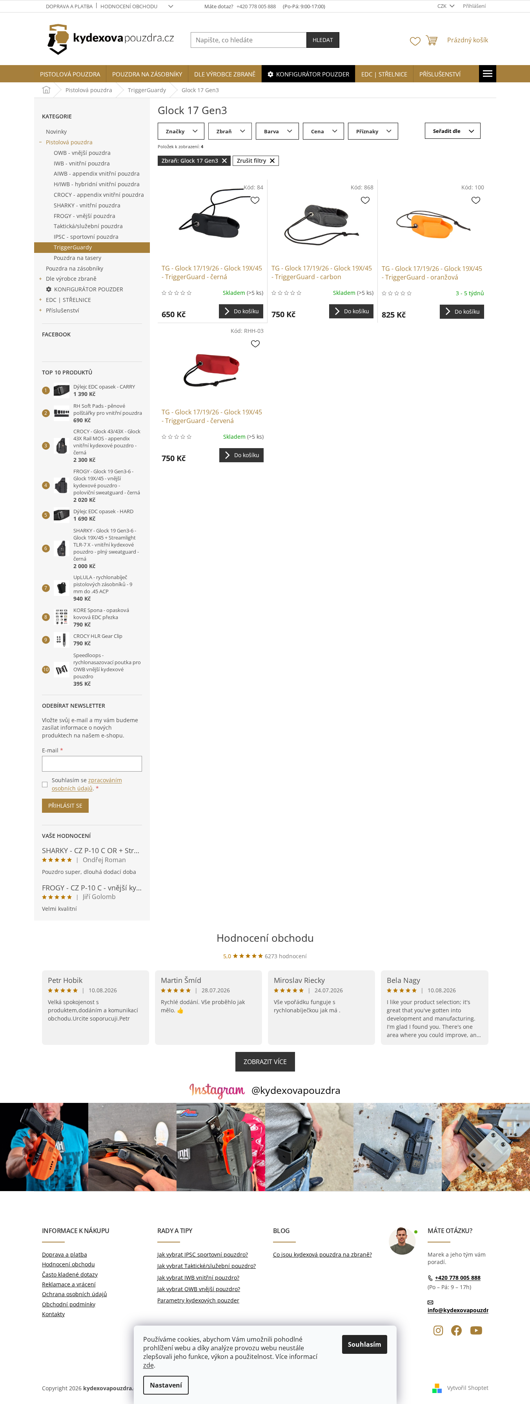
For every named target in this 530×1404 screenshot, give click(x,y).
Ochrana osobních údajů (74, 1294)
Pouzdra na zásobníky (74, 268)
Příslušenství (62, 310)
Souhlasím (364, 1344)
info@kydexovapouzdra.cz (463, 1310)
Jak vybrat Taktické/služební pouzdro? (206, 1266)
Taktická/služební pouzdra (88, 226)
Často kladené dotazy (70, 1274)
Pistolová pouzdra (69, 142)
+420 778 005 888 (458, 1277)
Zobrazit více (265, 1061)
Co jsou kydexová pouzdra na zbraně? (322, 1254)
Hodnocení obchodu (128, 6)
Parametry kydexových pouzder (198, 1300)
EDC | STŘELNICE (68, 299)
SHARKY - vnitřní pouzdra (87, 205)
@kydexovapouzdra (296, 1090)
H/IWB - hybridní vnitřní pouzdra (97, 184)
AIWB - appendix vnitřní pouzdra (97, 173)
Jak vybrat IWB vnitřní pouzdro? (198, 1277)
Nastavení (166, 1385)
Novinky (56, 131)
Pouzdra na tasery (77, 258)
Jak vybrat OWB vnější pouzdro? (198, 1289)
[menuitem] (70, 74)
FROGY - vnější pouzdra (84, 216)
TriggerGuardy (73, 247)
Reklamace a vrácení (69, 1284)
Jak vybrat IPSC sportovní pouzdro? (202, 1254)
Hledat (323, 40)
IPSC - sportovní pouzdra (86, 236)
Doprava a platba (69, 6)
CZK (442, 5)
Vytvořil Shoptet (467, 1387)
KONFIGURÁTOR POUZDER (88, 289)
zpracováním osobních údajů (87, 784)
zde (148, 1365)
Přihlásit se (65, 805)
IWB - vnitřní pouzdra (82, 163)
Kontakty (53, 1314)
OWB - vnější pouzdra (82, 152)
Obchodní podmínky (68, 1304)
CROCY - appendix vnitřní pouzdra (99, 194)
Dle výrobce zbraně (71, 278)
